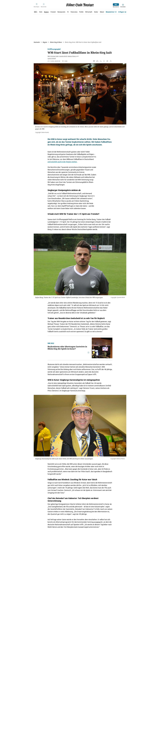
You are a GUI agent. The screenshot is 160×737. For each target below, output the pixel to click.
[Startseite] (80, 5)
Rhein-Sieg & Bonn (56, 42)
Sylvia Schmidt (52, 58)
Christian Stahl (54, 56)
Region (45, 42)
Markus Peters (72, 56)
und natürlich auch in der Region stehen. (62, 162)
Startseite (37, 42)
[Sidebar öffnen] (35, 12)
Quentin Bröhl (63, 56)
